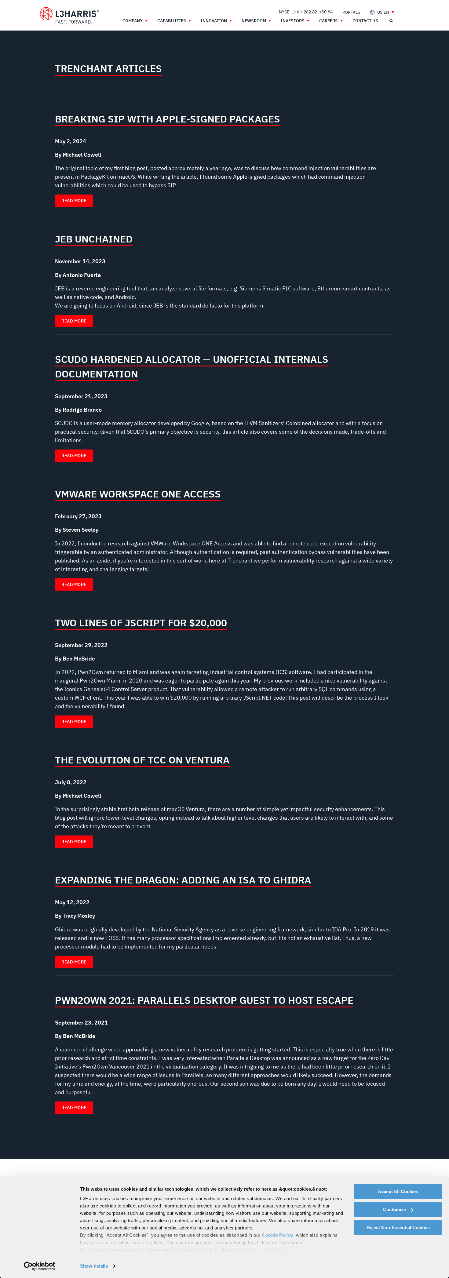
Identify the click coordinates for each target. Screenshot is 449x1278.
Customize (394, 1209)
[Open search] (391, 21)
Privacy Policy (269, 1249)
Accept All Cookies (398, 1191)
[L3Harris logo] (69, 15)
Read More (73, 200)
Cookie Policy (277, 1235)
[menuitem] (351, 12)
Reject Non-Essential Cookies (398, 1227)
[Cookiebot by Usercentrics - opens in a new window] (39, 1266)
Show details (94, 1266)
